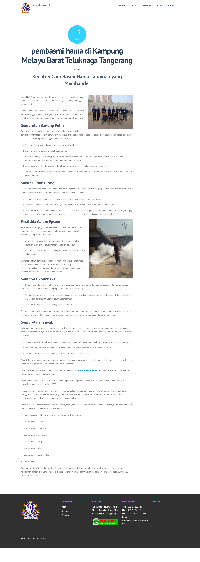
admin (77, 69)
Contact (172, 5)
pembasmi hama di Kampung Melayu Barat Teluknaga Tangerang (77, 55)
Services (146, 5)
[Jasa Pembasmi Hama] (26, 11)
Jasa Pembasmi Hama (31, 538)
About (134, 5)
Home (122, 5)
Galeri (160, 5)
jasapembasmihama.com (89, 370)
